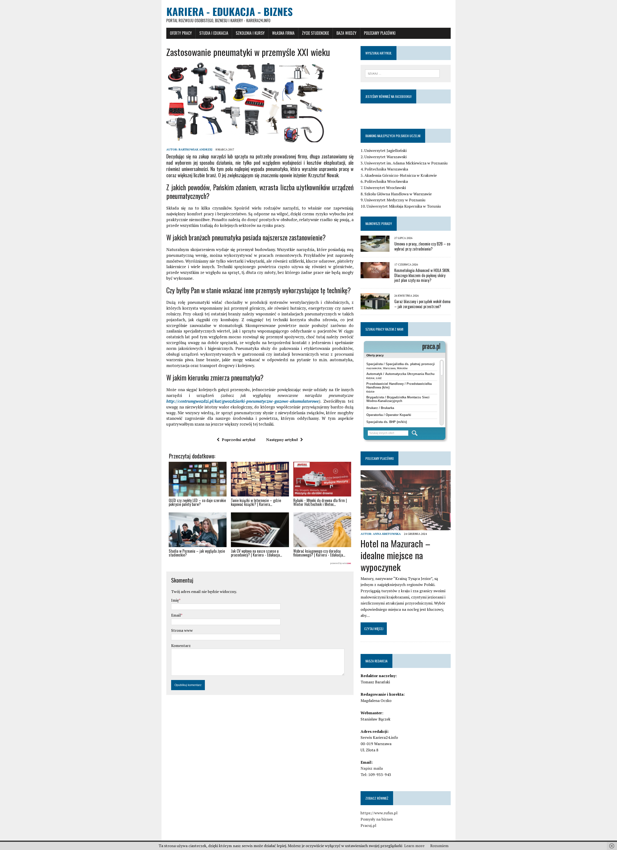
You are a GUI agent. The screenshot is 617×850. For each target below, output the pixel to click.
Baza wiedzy (346, 33)
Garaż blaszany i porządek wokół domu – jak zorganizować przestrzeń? (422, 304)
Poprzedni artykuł (238, 439)
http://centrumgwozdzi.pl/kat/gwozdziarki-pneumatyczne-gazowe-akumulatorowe (242, 401)
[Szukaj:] (402, 73)
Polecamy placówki (380, 33)
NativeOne (260, 563)
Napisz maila (372, 768)
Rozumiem (439, 845)
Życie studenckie (315, 33)
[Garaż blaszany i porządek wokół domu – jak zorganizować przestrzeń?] (375, 306)
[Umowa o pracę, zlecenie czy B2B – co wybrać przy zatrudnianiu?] (375, 248)
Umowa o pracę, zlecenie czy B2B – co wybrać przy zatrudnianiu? (422, 246)
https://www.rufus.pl (379, 813)
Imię (175, 600)
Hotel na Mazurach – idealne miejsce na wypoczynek (395, 555)
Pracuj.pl (368, 825)
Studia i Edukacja (213, 33)
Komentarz (181, 645)
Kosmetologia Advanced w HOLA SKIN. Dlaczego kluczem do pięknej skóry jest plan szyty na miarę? (422, 275)
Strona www (182, 630)
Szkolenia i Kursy (250, 33)
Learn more (414, 845)
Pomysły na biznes (377, 819)
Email (176, 615)
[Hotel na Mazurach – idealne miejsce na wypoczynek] (406, 527)
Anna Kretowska (387, 534)
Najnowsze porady (378, 223)
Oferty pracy (181, 33)
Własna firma (283, 33)
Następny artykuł (282, 439)
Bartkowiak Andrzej (195, 149)
